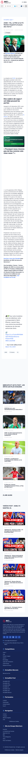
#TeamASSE (9, 338)
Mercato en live (6, 673)
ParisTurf (5, 729)
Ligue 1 (4, 652)
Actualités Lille (6, 690)
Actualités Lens (6, 688)
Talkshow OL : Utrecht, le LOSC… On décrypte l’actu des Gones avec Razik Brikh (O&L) (13, 531)
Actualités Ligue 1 (8, 19)
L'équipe (5, 715)
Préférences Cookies (14, 721)
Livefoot (5, 700)
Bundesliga (5, 659)
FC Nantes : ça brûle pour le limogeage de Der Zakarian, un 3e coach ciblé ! (13, 460)
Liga (4, 654)
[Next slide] (26, 6)
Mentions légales (7, 717)
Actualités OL (6, 686)
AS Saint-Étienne (10, 53)
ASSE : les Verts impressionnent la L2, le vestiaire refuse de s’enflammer (13, 434)
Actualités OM (6, 683)
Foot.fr (4, 706)
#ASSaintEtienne (13, 336)
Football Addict (6, 704)
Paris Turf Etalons (7, 740)
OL (17, 352)
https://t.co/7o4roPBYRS (13, 334)
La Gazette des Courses (8, 731)
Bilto (4, 735)
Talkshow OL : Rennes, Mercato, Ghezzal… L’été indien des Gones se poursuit (13, 583)
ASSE (14, 78)
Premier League (6, 656)
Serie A (4, 658)
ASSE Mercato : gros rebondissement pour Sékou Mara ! (13, 409)
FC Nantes (12, 352)
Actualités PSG (6, 681)
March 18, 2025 (10, 347)
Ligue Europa (6, 663)
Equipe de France (7, 665)
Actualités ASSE (6, 685)
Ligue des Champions (8, 661)
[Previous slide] (2, 6)
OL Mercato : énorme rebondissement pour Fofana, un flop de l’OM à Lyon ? (13, 486)
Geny (4, 738)
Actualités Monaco (7, 692)
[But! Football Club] (6, 2)
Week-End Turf (6, 733)
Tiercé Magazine (7, 736)
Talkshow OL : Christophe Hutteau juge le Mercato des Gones (13, 608)
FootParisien (6, 702)
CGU (4, 719)
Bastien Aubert (9, 30)
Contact (5, 714)
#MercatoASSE (10, 341)
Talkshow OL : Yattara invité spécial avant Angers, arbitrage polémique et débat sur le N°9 (13, 557)
